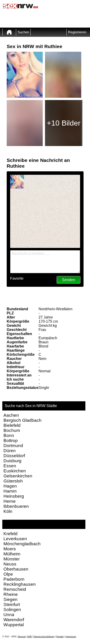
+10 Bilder (64, 123)
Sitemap (22, 636)
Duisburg (12, 460)
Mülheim (11, 553)
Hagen (10, 486)
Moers (9, 548)
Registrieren (77, 32)
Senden (68, 280)
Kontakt (60, 636)
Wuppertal (13, 624)
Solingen (12, 609)
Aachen (11, 415)
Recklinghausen (19, 584)
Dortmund (13, 445)
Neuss (9, 564)
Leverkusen (15, 538)
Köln (7, 511)
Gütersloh (13, 481)
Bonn (8, 435)
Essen (9, 465)
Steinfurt (11, 604)
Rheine (10, 594)
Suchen (23, 32)
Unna (8, 614)
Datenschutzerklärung (43, 636)
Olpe (8, 574)
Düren (9, 450)
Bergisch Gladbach (22, 420)
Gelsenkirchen (17, 476)
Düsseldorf (14, 455)
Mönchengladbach (22, 543)
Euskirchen (14, 470)
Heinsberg (13, 496)
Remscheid (14, 589)
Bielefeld (12, 425)
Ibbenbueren (16, 506)
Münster (11, 559)
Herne (9, 501)
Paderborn (13, 579)
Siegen (10, 599)
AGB (29, 636)
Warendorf (13, 619)
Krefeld (10, 533)
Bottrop (10, 440)
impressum (71, 636)
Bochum (11, 430)
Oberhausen (15, 569)
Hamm (10, 491)
